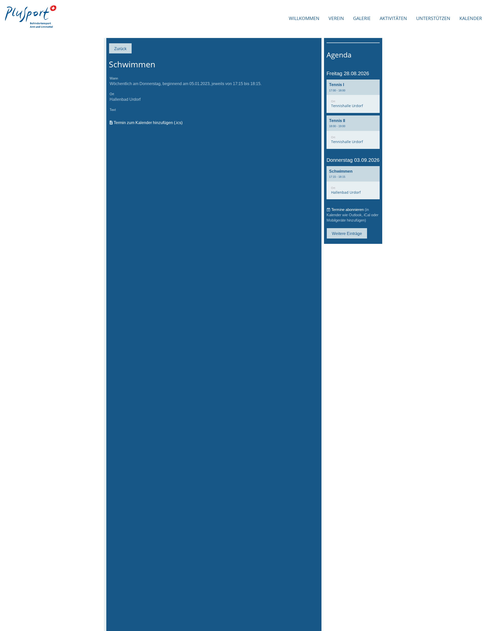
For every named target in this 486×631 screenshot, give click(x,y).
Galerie (362, 18)
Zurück (120, 48)
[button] (353, 96)
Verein (336, 18)
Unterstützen (433, 18)
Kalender (470, 18)
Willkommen (304, 18)
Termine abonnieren (347, 209)
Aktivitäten (393, 18)
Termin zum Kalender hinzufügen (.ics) (148, 122)
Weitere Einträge (347, 233)
